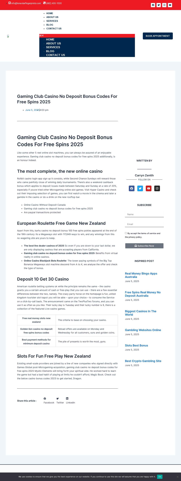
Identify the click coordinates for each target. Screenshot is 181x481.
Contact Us (54, 28)
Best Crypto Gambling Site (143, 361)
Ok (160, 476)
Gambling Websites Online (143, 330)
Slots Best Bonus (136, 345)
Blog (49, 25)
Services (52, 21)
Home (49, 13)
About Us (52, 17)
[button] (87, 36)
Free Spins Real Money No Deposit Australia (143, 294)
